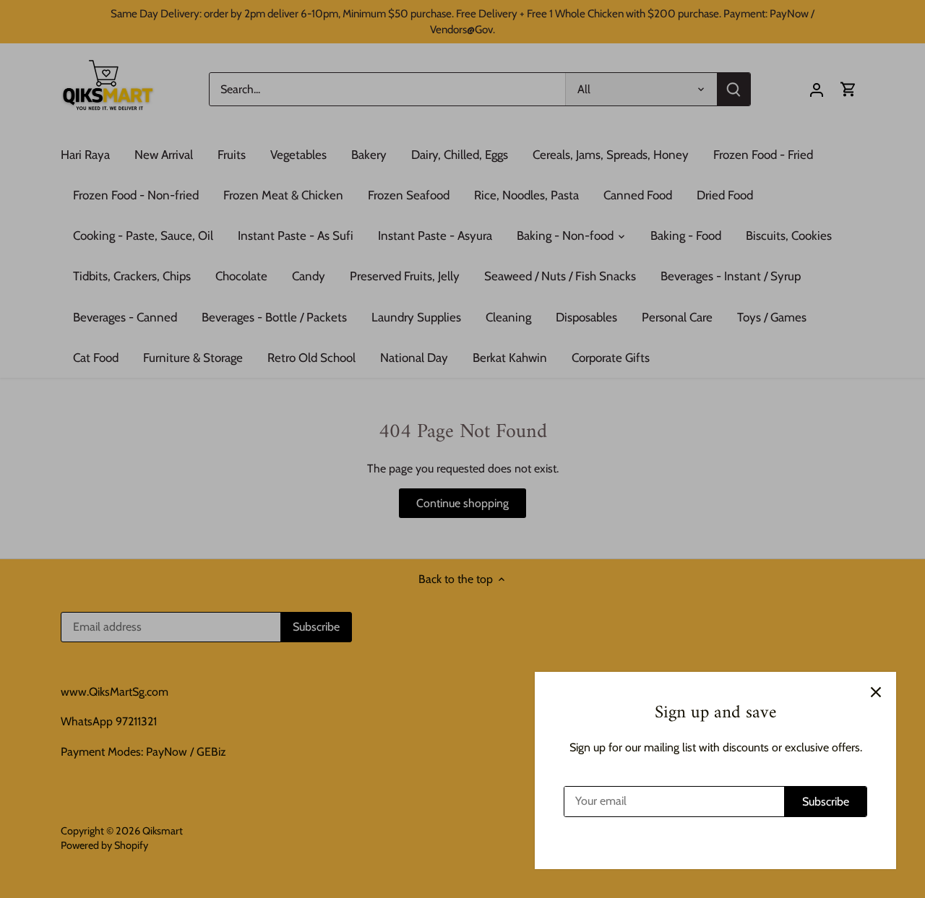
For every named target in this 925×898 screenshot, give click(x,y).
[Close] (876, 692)
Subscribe (825, 801)
